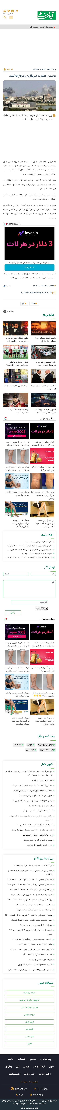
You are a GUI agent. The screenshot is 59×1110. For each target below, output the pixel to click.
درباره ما (24, 1081)
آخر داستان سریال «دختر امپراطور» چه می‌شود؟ (34, 910)
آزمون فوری (29, 1022)
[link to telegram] (16, 11)
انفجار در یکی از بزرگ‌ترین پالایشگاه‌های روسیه (34, 824)
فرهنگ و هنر (39, 1066)
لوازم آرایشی (29, 1036)
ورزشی (26, 1066)
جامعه (10, 1059)
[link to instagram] (12, 11)
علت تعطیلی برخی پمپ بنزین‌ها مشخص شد (46, 363)
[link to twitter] (8, 11)
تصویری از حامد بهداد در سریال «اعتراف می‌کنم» (45, 411)
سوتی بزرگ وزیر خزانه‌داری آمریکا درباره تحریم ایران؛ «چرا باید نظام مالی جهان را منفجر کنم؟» (29, 773)
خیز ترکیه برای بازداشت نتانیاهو (40, 805)
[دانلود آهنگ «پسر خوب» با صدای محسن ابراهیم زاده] (15, 328)
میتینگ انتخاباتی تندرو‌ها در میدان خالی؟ (36, 925)
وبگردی (8, 1066)
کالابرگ (29, 1044)
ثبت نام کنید (29, 267)
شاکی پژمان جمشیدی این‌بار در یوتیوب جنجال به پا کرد (31, 949)
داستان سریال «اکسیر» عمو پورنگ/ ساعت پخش (34, 904)
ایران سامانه (25, 1108)
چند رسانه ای (45, 1059)
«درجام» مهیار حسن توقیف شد (40, 959)
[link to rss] (4, 11)
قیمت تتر (29, 1029)
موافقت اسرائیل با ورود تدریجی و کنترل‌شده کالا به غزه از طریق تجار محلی (30, 550)
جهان (54, 69)
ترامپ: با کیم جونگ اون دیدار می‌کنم (38, 840)
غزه (23, 303)
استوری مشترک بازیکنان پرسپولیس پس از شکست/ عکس (17, 363)
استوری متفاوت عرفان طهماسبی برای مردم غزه (37, 553)
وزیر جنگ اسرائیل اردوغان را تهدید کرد (37, 835)
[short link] (12, 69)
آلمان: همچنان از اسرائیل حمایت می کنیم (39, 542)
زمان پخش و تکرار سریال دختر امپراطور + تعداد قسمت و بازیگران (30, 872)
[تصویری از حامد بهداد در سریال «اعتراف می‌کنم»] (43, 400)
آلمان (33, 303)
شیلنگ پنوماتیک (29, 993)
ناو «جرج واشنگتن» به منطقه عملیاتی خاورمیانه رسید (32, 830)
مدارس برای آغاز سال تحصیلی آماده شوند (38, 27)
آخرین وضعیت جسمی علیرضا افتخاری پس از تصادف (31, 920)
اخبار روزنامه (29, 1074)
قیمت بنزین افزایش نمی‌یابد (16, 385)
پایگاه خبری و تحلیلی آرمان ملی (18, 1100)
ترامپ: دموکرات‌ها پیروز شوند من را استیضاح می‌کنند (32, 800)
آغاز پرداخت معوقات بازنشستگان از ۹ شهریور (35, 964)
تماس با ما (33, 1081)
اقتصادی (21, 1059)
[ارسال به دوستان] (8, 69)
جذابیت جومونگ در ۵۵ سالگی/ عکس (18, 411)
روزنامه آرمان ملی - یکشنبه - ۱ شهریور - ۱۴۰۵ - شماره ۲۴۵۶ (29, 879)
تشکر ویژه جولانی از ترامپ (42, 780)
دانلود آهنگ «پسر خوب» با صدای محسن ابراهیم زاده (17, 340)
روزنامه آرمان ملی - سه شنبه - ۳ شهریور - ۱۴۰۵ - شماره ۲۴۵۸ (28, 915)
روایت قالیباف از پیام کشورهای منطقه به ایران (34, 944)
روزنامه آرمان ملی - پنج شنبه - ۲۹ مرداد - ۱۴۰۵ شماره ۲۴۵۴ (29, 884)
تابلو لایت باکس (29, 1014)
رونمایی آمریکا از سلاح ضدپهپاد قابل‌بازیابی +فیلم (33, 790)
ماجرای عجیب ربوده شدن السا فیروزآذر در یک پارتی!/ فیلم (30, 969)
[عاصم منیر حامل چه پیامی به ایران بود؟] (43, 376)
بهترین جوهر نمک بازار (29, 1007)
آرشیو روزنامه (45, 1074)
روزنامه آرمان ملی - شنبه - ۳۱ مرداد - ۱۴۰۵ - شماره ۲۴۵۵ (30, 889)
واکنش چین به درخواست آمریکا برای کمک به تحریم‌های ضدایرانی (30, 818)
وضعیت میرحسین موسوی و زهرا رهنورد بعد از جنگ (32, 939)
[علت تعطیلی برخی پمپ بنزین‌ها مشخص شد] (43, 352)
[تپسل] (5, 224)
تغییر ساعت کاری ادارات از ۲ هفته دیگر (37, 954)
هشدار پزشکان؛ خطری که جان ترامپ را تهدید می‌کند (32, 785)
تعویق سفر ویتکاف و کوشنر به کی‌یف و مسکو (35, 795)
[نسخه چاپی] (4, 69)
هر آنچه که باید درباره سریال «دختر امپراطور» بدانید (32, 865)
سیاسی (33, 1059)
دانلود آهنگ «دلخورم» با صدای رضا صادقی (45, 340)
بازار (17, 1066)
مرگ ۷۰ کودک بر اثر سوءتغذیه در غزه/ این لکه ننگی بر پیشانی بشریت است (29, 557)
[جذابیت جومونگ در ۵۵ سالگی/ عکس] (15, 400)
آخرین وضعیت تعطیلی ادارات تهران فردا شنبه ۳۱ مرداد (31, 894)
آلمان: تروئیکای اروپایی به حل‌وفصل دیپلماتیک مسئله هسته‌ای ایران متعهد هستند (30, 546)
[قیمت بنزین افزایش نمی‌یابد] (15, 376)
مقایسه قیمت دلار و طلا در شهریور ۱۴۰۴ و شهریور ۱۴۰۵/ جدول (30, 932)
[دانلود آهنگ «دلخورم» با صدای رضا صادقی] (43, 328)
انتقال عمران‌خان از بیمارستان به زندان (37, 810)
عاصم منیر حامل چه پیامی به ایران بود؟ (43, 387)
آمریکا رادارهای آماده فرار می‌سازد (39, 845)
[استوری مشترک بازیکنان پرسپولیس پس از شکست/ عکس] (15, 352)
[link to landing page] (46, 15)
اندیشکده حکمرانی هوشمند (29, 1000)
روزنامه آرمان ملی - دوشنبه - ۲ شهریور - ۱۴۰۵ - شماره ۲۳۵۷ (29, 899)
